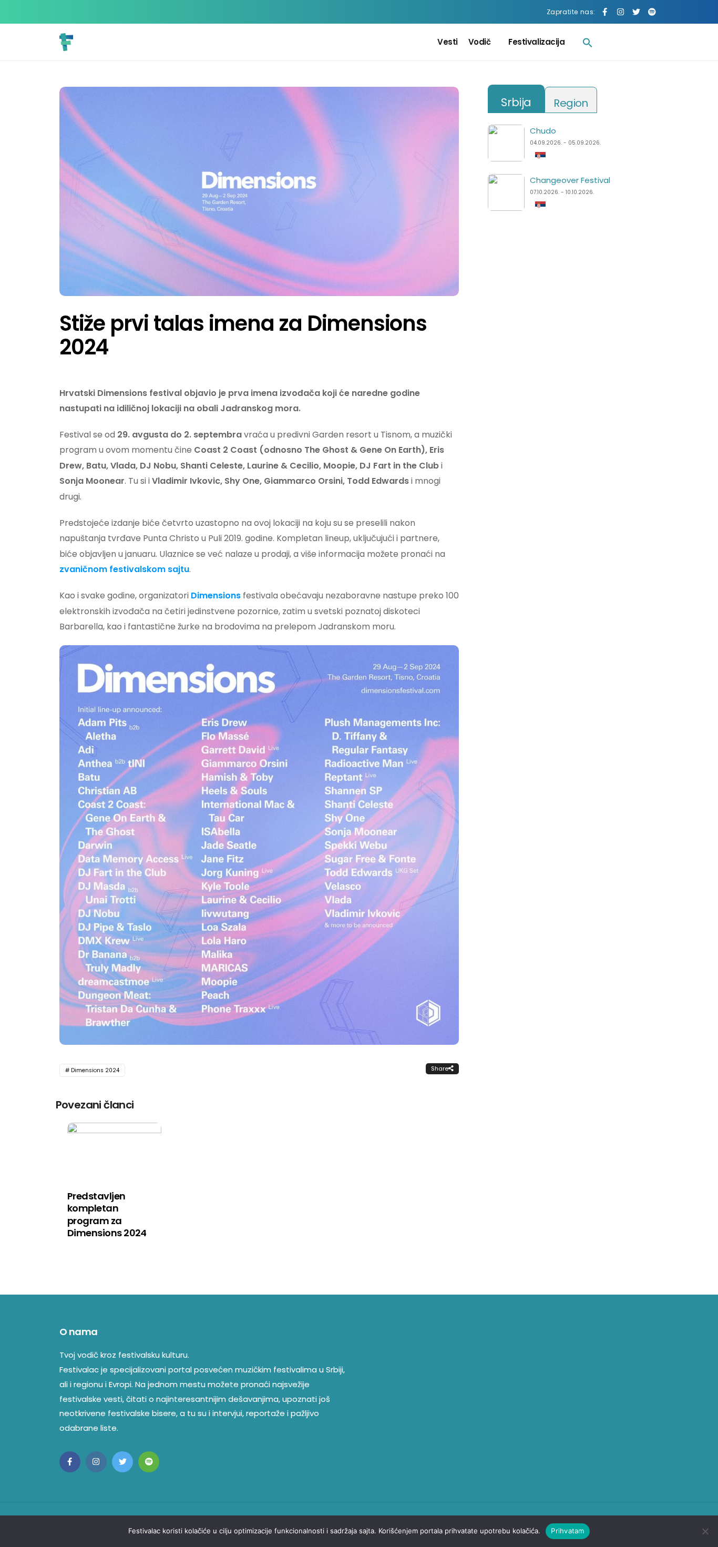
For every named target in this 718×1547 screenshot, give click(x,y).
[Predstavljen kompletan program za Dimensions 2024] (114, 1150)
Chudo (543, 130)
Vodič (479, 41)
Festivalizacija (536, 41)
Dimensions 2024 (95, 1070)
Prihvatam (567, 1530)
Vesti (447, 41)
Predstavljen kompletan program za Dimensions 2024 (107, 1214)
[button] (587, 42)
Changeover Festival (570, 180)
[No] (705, 1531)
